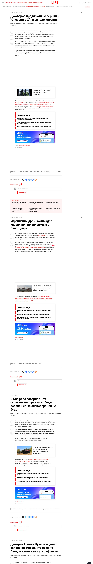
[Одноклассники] (35, 179)
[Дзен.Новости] (23, 179)
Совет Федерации (20, 528)
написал (34, 53)
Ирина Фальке (19, 147)
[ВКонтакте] (32, 179)
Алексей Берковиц (20, 339)
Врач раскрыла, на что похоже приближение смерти (19, 203)
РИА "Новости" (42, 235)
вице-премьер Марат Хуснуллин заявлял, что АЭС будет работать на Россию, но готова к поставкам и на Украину (34, 299)
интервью (25, 435)
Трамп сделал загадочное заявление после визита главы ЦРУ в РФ (53, 204)
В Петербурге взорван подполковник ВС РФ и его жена (18, 210)
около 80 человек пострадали (45, 106)
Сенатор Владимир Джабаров (24, 145)
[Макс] (26, 179)
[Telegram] (29, 179)
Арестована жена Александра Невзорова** (36, 203)
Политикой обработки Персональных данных (35, 6)
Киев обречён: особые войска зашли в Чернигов (53, 209)
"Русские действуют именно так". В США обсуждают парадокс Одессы (35, 210)
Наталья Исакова (20, 531)
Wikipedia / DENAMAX (19, 337)
